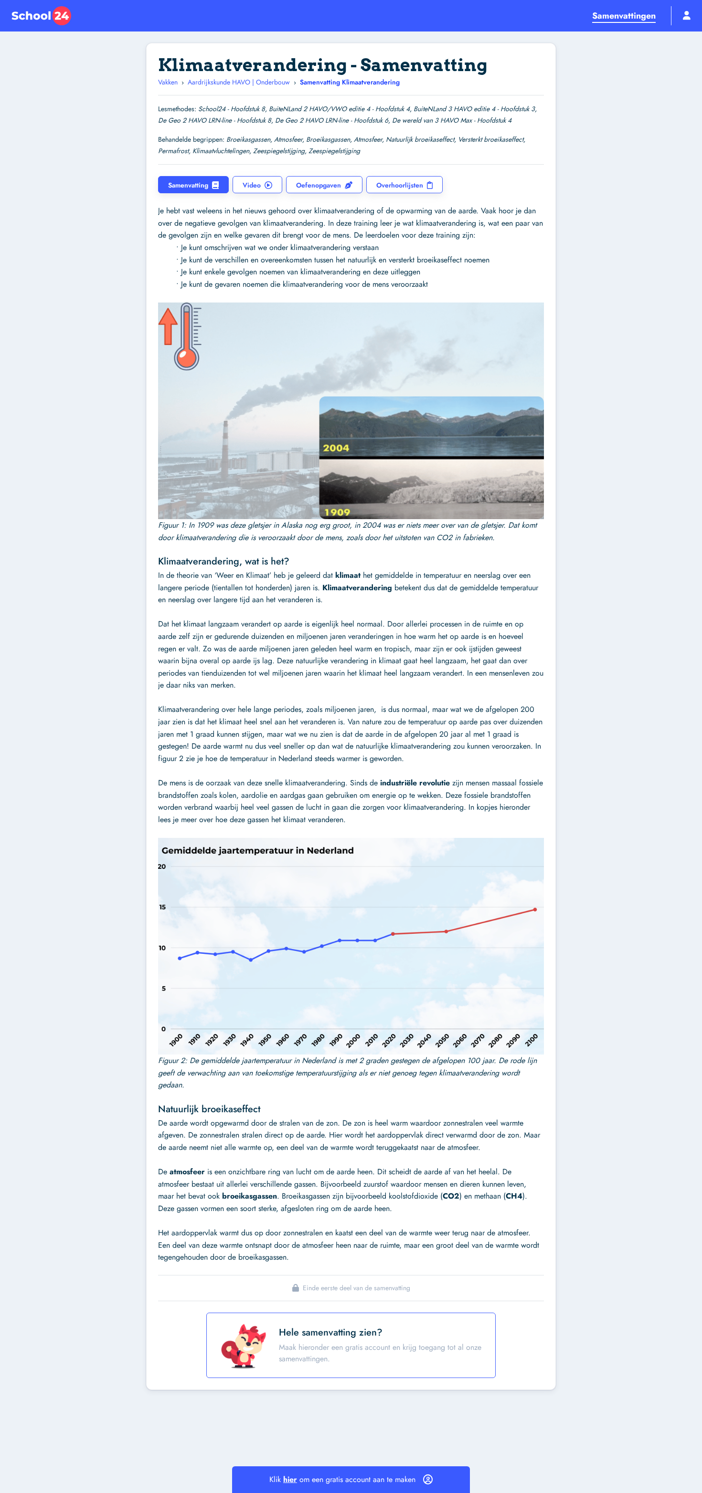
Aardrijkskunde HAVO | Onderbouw (239, 82)
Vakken (168, 82)
